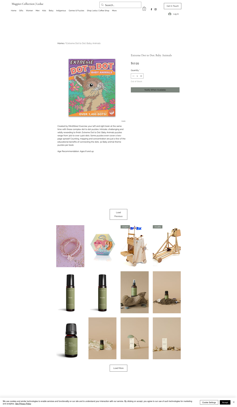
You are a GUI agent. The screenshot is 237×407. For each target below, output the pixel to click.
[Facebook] (151, 9)
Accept (225, 402)
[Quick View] (70, 246)
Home (60, 43)
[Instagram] (155, 9)
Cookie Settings (209, 402)
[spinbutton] (137, 76)
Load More (118, 368)
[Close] (233, 402)
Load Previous (118, 214)
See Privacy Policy (23, 403)
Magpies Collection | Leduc (27, 4)
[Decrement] (133, 76)
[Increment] (141, 76)
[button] (144, 9)
